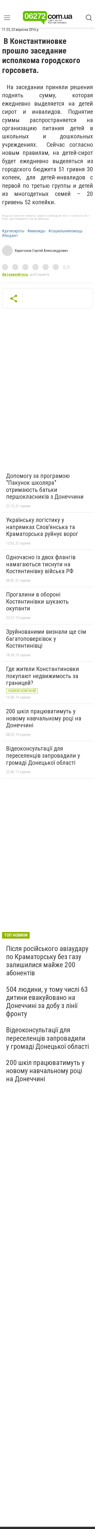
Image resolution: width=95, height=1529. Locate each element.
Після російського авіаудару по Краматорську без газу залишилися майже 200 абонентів (47, 960)
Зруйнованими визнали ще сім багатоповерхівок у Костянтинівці (46, 638)
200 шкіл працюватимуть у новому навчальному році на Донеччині (43, 718)
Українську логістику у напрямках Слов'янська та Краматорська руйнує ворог (42, 526)
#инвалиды (36, 231)
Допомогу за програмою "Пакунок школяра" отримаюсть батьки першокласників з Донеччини (45, 486)
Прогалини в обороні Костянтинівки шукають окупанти (37, 601)
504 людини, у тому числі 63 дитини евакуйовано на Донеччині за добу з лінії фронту (47, 1001)
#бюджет (10, 235)
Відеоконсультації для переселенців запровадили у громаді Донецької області (43, 755)
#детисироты (13, 231)
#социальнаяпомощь (65, 231)
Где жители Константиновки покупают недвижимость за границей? (42, 675)
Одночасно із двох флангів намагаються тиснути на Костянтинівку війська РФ (40, 564)
